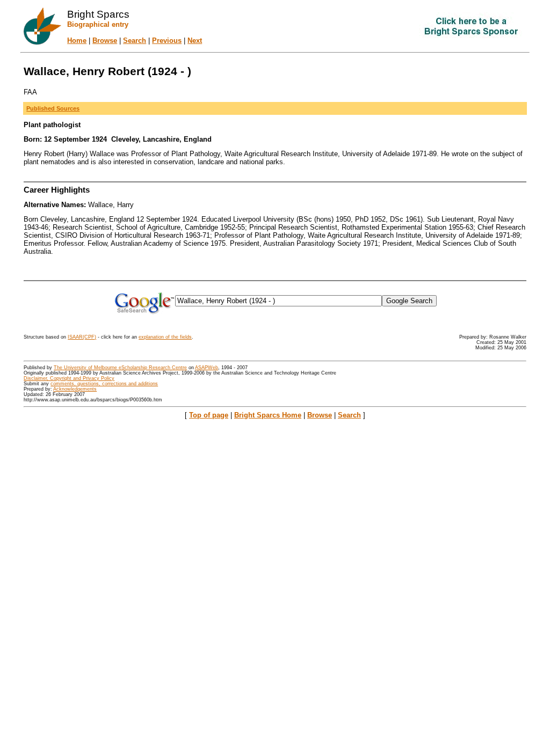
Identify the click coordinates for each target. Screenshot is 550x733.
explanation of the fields (165, 337)
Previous (167, 40)
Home (76, 40)
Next (194, 40)
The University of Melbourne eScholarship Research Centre (120, 367)
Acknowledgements (75, 389)
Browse (104, 40)
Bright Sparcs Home (267, 415)
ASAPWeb (206, 367)
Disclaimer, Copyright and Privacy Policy (69, 378)
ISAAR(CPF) (82, 337)
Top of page (208, 415)
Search (134, 40)
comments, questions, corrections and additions (104, 383)
